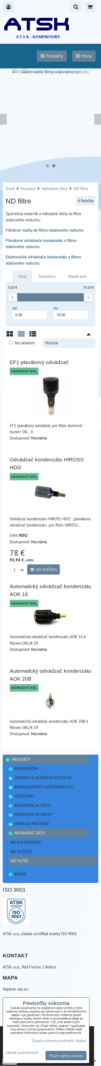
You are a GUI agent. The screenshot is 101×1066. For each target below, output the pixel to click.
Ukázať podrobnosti (22, 1052)
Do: (56, 308)
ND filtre (20, 860)
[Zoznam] (21, 336)
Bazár (19, 874)
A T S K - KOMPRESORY (38, 37)
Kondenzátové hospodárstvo (43, 786)
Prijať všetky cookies (66, 1055)
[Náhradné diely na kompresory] (51, 71)
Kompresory (25, 768)
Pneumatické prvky (32, 814)
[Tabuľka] (33, 336)
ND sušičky (21, 851)
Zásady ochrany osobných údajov (59, 1040)
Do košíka (45, 569)
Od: (15, 308)
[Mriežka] (10, 336)
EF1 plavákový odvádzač (39, 362)
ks (22, 570)
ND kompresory (26, 842)
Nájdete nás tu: (15, 989)
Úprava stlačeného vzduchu (42, 777)
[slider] (12, 297)
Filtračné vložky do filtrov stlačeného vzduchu (44, 230)
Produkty (20, 759)
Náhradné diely (29, 832)
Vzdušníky (24, 796)
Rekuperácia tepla (32, 805)
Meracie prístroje (31, 823)
